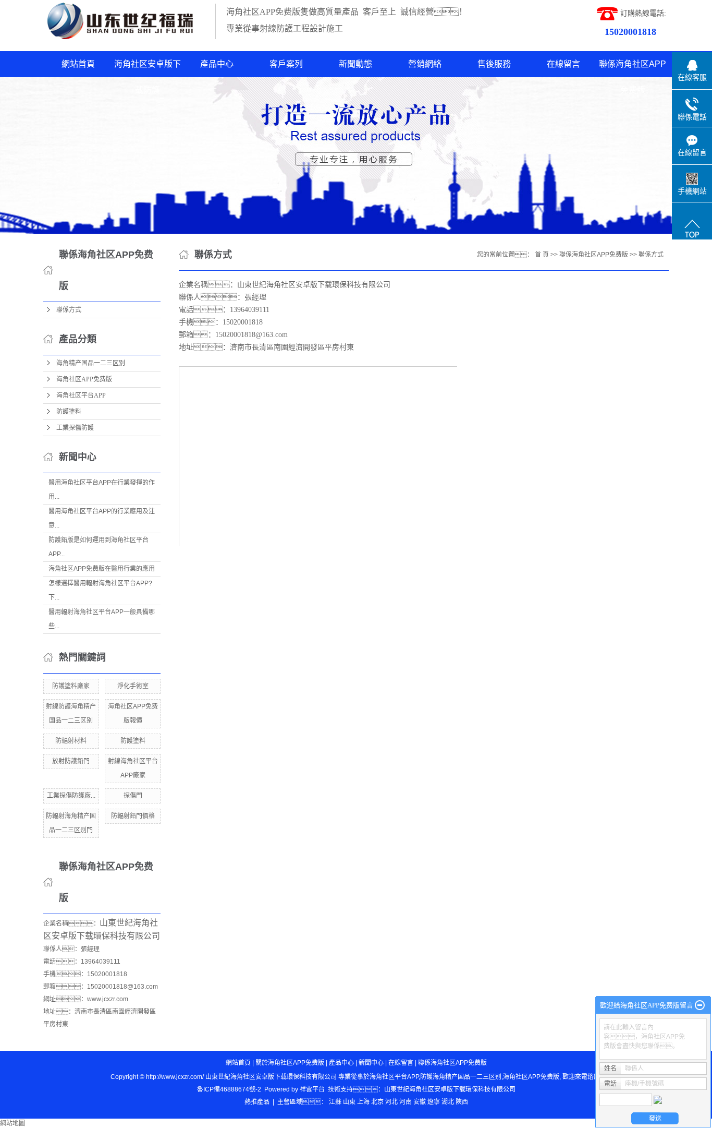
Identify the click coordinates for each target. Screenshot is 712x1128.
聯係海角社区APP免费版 (632, 68)
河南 (405, 1102)
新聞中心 (371, 1062)
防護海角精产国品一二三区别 (460, 1077)
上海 (363, 1102)
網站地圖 (12, 1123)
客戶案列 (286, 63)
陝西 (462, 1102)
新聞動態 (355, 63)
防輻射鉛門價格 (133, 816)
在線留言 (563, 63)
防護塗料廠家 (71, 686)
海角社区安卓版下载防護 (147, 68)
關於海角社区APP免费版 (289, 1062)
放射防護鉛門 (71, 761)
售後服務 (494, 63)
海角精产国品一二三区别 (90, 363)
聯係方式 (68, 310)
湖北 (447, 1102)
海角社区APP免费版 (84, 379)
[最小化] (700, 1005)
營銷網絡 (424, 63)
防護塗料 (68, 411)
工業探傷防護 (75, 427)
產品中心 (217, 63)
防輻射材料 (71, 741)
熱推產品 (256, 1102)
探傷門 (133, 795)
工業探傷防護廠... (71, 795)
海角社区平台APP (81, 395)
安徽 (419, 1102)
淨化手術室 (133, 686)
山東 (349, 1102)
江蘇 (335, 1102)
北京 (377, 1102)
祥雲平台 (312, 1089)
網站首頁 (78, 63)
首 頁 (542, 254)
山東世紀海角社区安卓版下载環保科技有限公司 (449, 1089)
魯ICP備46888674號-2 (229, 1089)
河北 (391, 1102)
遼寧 (433, 1102)
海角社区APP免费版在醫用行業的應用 (101, 568)
